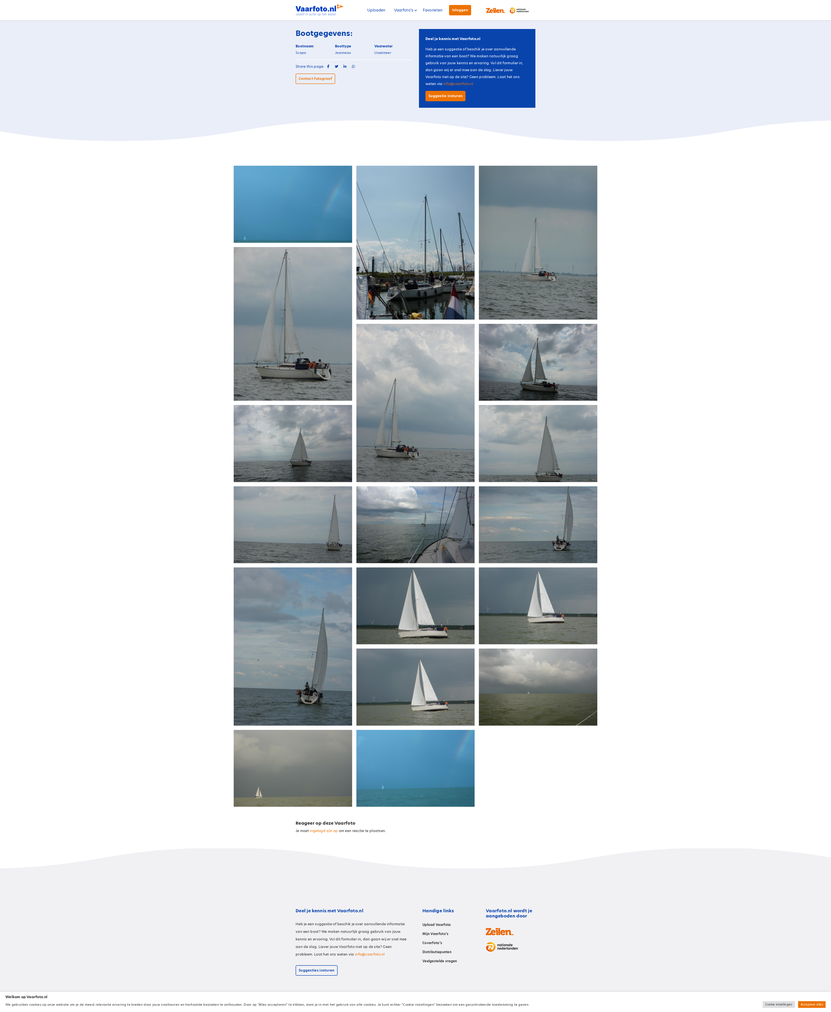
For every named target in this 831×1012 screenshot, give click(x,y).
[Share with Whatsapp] (353, 66)
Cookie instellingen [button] (778, 1004)
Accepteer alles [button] (812, 1004)
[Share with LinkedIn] (344, 66)
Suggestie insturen (445, 95)
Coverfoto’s (432, 943)
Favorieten (433, 10)
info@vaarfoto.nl (458, 83)
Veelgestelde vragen (439, 961)
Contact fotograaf (315, 78)
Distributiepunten (436, 952)
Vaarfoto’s (403, 10)
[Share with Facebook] (328, 66)
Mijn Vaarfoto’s (435, 934)
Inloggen (460, 10)
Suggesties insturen (317, 970)
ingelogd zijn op (324, 830)
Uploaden (376, 10)
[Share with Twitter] (336, 66)
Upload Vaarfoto (436, 924)
